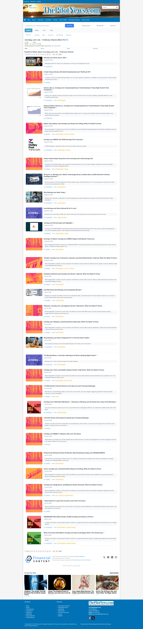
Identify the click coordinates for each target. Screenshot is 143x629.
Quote (42, 48)
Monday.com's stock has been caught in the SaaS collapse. (61, 361)
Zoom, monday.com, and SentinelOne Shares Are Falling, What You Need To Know (72, 469)
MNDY (64, 39)
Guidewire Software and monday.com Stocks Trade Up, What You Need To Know (72, 274)
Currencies (50, 35)
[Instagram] (116, 559)
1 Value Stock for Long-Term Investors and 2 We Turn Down (64, 501)
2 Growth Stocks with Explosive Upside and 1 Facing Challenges (66, 418)
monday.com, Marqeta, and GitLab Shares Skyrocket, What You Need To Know (71, 322)
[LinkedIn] (112, 559)
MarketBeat (48, 233)
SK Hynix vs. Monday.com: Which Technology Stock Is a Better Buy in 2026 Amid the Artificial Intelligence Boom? (77, 175)
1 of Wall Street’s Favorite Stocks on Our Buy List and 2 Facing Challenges (69, 386)
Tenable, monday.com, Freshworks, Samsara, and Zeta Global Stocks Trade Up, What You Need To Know (80, 258)
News (43, 35)
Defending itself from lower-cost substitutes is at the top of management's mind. (67, 63)
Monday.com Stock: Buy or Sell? (56, 58)
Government (71, 134)
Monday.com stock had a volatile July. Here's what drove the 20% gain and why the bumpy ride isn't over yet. (75, 214)
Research (95, 48)
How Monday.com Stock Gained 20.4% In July (60, 208)
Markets (28, 30)
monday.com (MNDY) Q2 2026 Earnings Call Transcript (64, 139)
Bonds (66, 380)
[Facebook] (108, 559)
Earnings (68, 150)
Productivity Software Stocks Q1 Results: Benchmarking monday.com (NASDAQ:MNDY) (74, 453)
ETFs (44, 30)
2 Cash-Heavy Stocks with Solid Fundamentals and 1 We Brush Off (67, 72)
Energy (57, 396)
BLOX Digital (108, 624)
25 (56, 54)
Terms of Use (57, 624)
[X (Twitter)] (104, 559)
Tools (51, 30)
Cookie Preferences (33, 625)
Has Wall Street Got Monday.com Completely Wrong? (63, 290)
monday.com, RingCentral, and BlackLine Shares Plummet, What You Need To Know (73, 485)
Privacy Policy (76, 560)
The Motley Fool (49, 66)
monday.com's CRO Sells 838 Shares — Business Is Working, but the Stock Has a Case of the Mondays (80, 402)
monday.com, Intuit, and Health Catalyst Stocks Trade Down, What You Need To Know (74, 370)
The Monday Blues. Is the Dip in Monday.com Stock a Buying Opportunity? (71, 355)
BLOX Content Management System (94, 624)
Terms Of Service (86, 560)
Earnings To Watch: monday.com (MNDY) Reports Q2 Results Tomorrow (69, 239)
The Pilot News (36, 624)
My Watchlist (100, 25)
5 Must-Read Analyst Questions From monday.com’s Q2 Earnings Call (68, 158)
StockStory (48, 82)
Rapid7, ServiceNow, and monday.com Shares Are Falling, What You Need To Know (72, 123)
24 (53, 54)
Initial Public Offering (69, 495)
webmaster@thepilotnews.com (100, 614)
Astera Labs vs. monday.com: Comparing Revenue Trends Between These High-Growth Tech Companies (76, 89)
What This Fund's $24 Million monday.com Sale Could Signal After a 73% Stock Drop (74, 533)
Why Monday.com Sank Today (55, 192)
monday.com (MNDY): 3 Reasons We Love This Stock (62, 434)
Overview (37, 35)
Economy (66, 134)
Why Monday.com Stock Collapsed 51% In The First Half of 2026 (67, 338)
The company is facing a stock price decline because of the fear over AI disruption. (68, 343)
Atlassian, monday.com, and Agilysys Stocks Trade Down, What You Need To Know (73, 306)
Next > (60, 54)
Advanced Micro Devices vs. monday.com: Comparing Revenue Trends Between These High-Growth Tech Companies (79, 107)
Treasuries (68, 35)
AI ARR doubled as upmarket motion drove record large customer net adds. (66, 146)
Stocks (37, 30)
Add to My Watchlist (55, 46)
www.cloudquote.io (80, 556)
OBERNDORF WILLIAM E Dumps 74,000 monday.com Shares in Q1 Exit (69, 517)
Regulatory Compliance (62, 217)
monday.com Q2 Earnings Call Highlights (59, 223)
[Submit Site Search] (117, 7)
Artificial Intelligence (61, 100)
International (59, 35)
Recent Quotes (86, 25)
